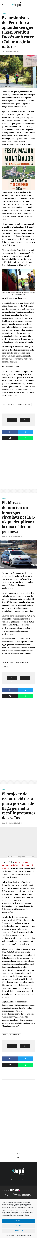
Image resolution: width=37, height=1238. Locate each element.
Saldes (4, 13)
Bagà (3, 790)
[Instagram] (18, 1180)
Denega (18, 1225)
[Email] (10, 438)
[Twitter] (15, 1180)
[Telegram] (22, 1180)
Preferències (18, 1230)
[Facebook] (11, 1180)
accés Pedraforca (9, 404)
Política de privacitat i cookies (23, 1235)
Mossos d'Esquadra (23, 662)
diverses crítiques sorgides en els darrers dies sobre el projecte (17, 865)
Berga (4, 498)
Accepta (18, 1220)
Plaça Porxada (15, 1034)
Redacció (4, 537)
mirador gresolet (25, 404)
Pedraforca (7, 408)
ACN (3, 52)
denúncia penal (8, 662)
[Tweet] (25, 432)
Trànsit (5, 666)
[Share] (10, 432)
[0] (12, 420)
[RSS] (25, 1180)
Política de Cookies (10, 1235)
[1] (25, 1046)
